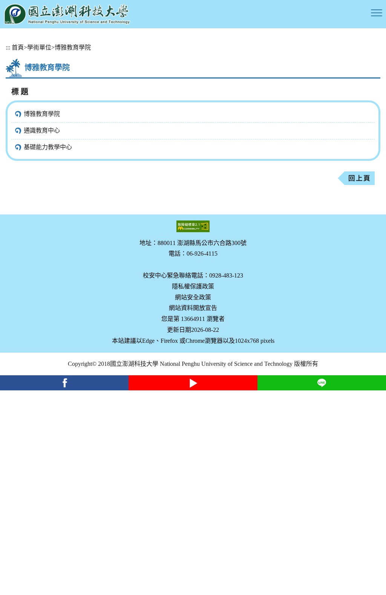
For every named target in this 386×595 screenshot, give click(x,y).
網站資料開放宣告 (193, 308)
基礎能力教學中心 (48, 147)
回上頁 (359, 178)
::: (8, 47)
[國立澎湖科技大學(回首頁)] (67, 14)
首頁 (18, 47)
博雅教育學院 (73, 47)
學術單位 (39, 47)
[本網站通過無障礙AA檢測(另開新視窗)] (193, 226)
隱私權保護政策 (193, 286)
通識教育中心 (42, 130)
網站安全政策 (193, 297)
